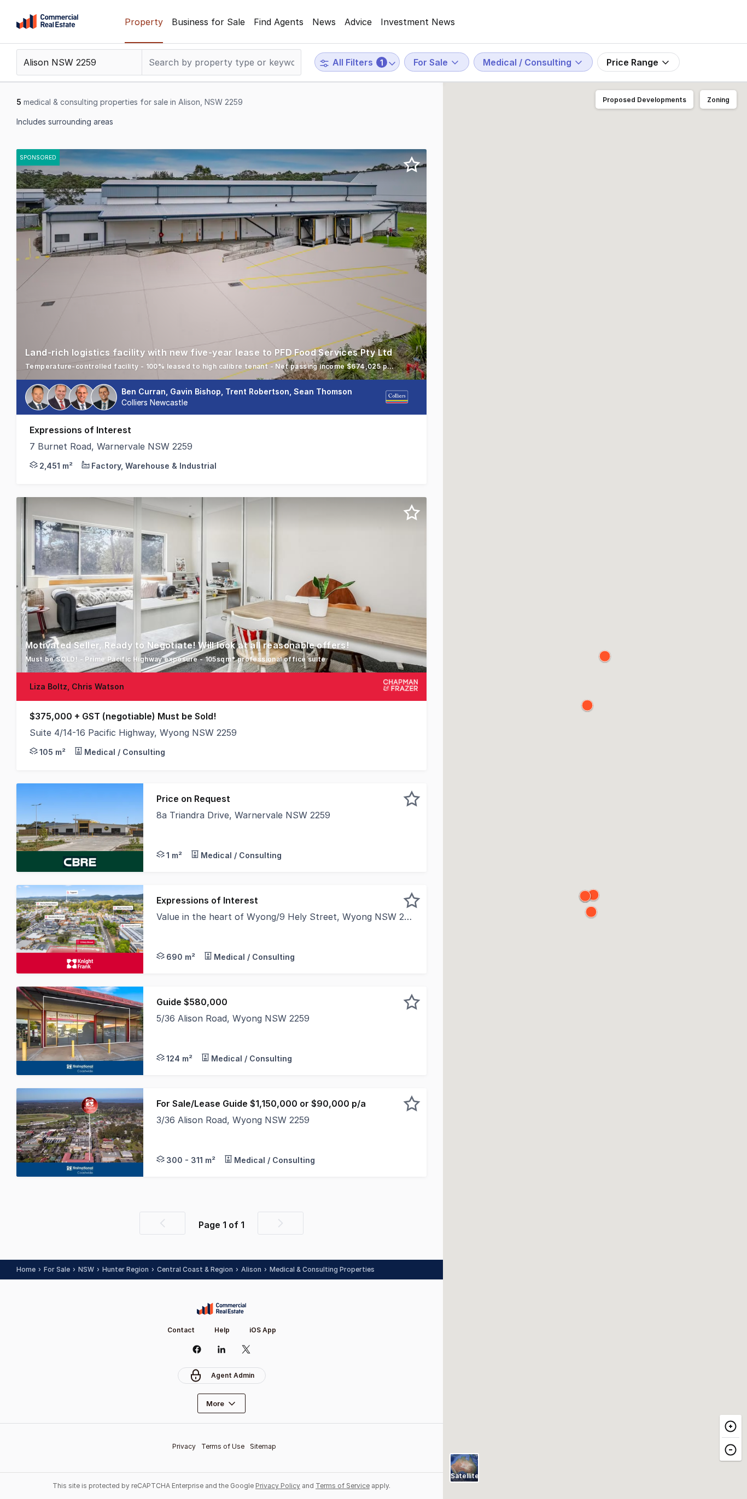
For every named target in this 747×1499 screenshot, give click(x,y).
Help (222, 1330)
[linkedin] (221, 1349)
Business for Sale (208, 21)
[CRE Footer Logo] (221, 1309)
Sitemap (263, 1446)
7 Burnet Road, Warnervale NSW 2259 (111, 446)
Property (144, 21)
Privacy (184, 1446)
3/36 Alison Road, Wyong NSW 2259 (233, 1119)
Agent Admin (232, 1375)
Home (26, 1269)
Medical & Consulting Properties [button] (322, 1269)
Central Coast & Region (195, 1269)
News (324, 21)
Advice (358, 21)
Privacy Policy (277, 1486)
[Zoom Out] (730, 1449)
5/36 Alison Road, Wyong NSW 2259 (233, 1018)
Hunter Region (125, 1269)
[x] (246, 1349)
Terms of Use (222, 1446)
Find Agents (279, 21)
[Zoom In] (730, 1426)
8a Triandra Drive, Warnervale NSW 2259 (243, 815)
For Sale (57, 1269)
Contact (181, 1330)
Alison (251, 1269)
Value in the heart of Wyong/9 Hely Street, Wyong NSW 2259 (284, 916)
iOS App (262, 1330)
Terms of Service (343, 1486)
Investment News (418, 21)
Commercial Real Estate (47, 22)
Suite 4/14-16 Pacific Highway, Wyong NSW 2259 (133, 732)
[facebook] (197, 1349)
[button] (221, 363)
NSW (86, 1269)
